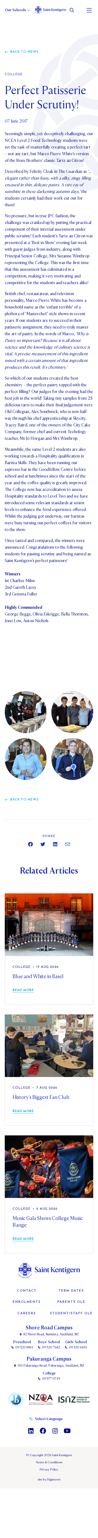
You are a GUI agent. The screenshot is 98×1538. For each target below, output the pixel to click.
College (14, 74)
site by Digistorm (49, 1479)
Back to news (24, 52)
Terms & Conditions (49, 1462)
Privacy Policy (49, 1469)
